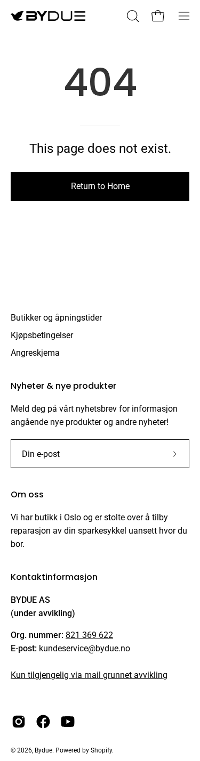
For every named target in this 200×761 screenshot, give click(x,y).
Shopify (101, 750)
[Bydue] (48, 16)
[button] (131, 16)
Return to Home (100, 186)
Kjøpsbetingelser (42, 335)
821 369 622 (89, 635)
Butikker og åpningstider (56, 318)
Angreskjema (35, 353)
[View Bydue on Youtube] (68, 722)
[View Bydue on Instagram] (19, 722)
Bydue (43, 750)
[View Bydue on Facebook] (43, 722)
